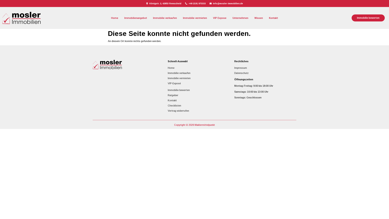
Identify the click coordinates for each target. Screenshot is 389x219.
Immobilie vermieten (195, 17)
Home (114, 17)
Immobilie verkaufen (165, 17)
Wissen (258, 17)
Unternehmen (240, 17)
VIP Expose (219, 17)
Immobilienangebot (135, 17)
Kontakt (273, 17)
